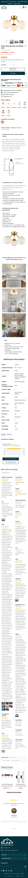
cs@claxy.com (7, 848)
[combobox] (14, 472)
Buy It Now (13, 73)
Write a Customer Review (11, 459)
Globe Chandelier (6, 760)
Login (15, 3)
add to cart (13, 69)
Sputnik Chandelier (13, 757)
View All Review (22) (11, 462)
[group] (7, 780)
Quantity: (3, 65)
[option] (14, 25)
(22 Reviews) (9, 54)
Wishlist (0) (10, 3)
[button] (26, 767)
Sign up (19, 3)
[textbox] (14, 472)
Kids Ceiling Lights (15, 760)
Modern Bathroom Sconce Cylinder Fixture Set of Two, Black (20, 785)
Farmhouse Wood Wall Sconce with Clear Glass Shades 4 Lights (7, 785)
